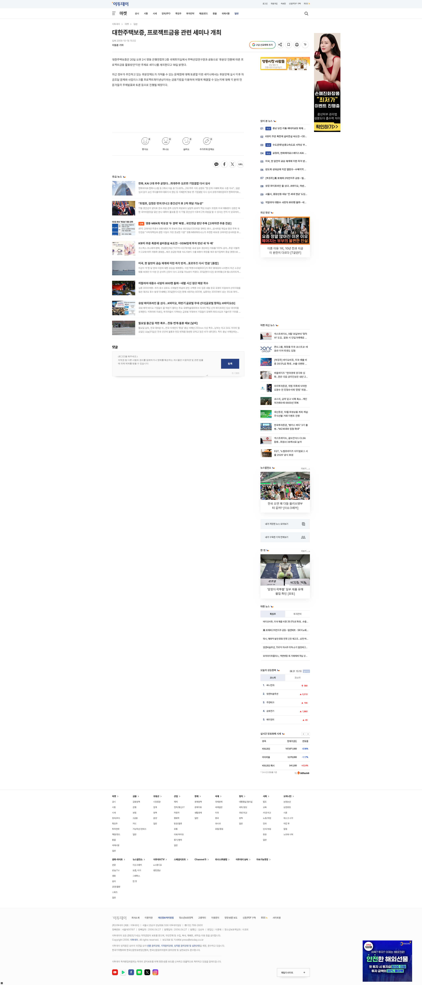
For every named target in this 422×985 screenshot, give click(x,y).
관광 (114, 865)
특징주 (178, 13)
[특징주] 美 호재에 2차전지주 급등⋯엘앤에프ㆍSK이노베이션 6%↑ (298, 178)
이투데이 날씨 (242, 859)
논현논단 (287, 802)
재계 (176, 802)
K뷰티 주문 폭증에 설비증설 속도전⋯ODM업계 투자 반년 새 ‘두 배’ (175, 243)
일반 (237, 13)
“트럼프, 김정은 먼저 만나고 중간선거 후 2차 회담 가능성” (170, 203)
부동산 (156, 796)
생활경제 (198, 812)
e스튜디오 (157, 865)
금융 (135, 796)
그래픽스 (136, 876)
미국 (217, 812)
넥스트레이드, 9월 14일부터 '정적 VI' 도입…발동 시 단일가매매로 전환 (290, 337)
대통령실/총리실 (246, 802)
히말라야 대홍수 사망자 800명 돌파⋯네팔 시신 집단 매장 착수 (173, 283)
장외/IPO (166, 13)
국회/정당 (243, 807)
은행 (134, 807)
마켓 (123, 13)
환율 (215, 13)
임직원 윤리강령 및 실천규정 (187, 945)
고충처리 (202, 917)
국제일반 (218, 807)
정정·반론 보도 (231, 917)
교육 (265, 807)
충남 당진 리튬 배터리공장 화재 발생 (287, 128)
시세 (155, 13)
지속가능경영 (262, 859)
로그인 (265, 3)
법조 (265, 802)
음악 (114, 881)
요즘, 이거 (137, 870)
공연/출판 (116, 887)
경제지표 (198, 807)
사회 (265, 796)
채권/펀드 (203, 13)
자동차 (176, 812)
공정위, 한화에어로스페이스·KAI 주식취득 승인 (292, 153)
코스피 (273, 677)
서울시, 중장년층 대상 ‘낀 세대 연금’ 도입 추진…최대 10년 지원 (296, 194)
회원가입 (274, 3)
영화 (114, 876)
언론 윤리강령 (153, 945)
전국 (265, 823)
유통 (176, 829)
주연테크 (270, 702)
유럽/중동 (219, 829)
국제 (217, 796)
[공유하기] (280, 44)
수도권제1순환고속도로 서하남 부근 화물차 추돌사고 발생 (297, 144)
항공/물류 (178, 823)
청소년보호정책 (186, 917)
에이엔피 (270, 719)
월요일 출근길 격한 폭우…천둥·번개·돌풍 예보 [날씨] (168, 323)
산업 (176, 796)
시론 (285, 812)
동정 (265, 834)
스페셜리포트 (180, 859)
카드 (134, 823)
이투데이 (116, 24)
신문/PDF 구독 (295, 3)
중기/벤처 (178, 840)
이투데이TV (159, 859)
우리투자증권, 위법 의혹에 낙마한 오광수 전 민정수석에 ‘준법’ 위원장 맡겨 (291, 390)
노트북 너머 (288, 834)
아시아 (218, 823)
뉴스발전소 (138, 859)
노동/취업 (267, 818)
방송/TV (116, 870)
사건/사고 (267, 812)
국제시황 (226, 13)
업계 (155, 807)
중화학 (176, 818)
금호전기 (270, 711)
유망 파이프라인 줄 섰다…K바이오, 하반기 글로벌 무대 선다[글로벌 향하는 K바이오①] (186, 303)
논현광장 (287, 807)
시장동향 (157, 802)
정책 (155, 812)
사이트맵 (277, 917)
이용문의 (215, 917)
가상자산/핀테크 (139, 829)
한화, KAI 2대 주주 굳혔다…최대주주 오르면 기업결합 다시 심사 (174, 183)
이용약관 (149, 917)
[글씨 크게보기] (305, 44)
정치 (241, 796)
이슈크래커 (137, 865)
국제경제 (218, 802)
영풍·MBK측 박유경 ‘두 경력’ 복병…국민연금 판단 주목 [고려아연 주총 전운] (185, 223)
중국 (217, 818)
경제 (196, 796)
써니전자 (270, 685)
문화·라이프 (117, 859)
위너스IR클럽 (221, 859)
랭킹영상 (157, 870)
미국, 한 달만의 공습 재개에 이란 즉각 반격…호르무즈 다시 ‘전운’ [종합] (178, 263)
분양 (155, 818)
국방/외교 (243, 812)
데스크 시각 (288, 818)
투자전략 (190, 13)
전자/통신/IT (179, 807)
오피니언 (287, 796)
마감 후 (286, 823)
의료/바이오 (179, 834)
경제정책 (198, 802)
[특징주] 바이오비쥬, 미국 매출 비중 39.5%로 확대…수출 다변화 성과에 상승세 (290, 363)
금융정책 (136, 802)
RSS (306, 3)
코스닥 (298, 677)
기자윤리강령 (167, 945)
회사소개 (135, 917)
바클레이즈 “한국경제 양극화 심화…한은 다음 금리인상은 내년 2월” (290, 376)
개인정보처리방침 (166, 917)
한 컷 (135, 881)
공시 (137, 13)
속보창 (283, 3)
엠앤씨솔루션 (272, 694)
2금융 (135, 818)
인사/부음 (267, 829)
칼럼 (285, 829)
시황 (146, 13)
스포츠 (115, 892)
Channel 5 (200, 859)
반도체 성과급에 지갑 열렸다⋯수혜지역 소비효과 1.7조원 (293, 169)
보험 (134, 812)
